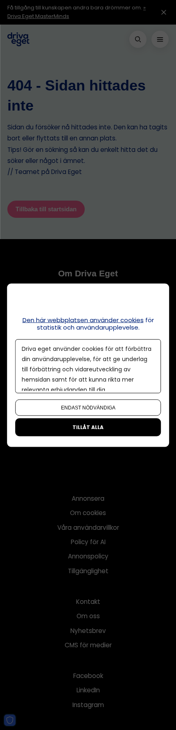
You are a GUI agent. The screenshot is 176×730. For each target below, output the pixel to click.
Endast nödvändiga (88, 407)
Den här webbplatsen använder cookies (83, 319)
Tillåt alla (88, 426)
